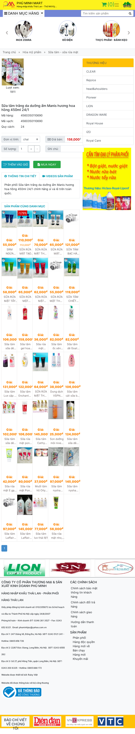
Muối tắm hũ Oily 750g (41, 488)
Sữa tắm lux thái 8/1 (41, 535)
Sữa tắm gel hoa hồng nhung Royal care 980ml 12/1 (25, 346)
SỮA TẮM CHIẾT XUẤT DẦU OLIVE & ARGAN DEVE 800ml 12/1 (72, 299)
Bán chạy (79, 650)
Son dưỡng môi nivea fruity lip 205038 (56, 441)
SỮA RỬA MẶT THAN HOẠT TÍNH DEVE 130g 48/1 (41, 394)
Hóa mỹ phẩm (32, 52)
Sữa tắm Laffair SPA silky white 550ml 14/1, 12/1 (9, 536)
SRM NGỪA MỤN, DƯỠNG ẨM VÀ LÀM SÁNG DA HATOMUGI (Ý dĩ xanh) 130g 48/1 (10, 252)
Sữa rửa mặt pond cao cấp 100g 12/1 (25, 441)
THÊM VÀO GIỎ (18, 164)
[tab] (20, 176)
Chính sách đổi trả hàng (83, 604)
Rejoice (91, 80)
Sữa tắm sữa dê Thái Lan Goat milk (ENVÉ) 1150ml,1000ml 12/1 (72, 441)
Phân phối (79, 637)
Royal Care (93, 140)
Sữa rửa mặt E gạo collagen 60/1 (9, 488)
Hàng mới (79, 654)
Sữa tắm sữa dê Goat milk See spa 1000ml (10, 441)
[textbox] (107, 13)
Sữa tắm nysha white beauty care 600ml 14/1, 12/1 (56, 488)
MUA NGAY (48, 164)
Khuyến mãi (80, 659)
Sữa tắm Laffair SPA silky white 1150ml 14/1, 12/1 (25, 536)
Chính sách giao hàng (81, 614)
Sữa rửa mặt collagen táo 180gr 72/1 (41, 346)
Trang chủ (9, 52)
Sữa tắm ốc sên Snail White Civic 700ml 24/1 (57, 346)
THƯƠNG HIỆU (96, 63)
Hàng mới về (81, 646)
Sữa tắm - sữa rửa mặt (63, 52)
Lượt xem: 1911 (12, 90)
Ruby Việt (33, 674)
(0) (111, 4)
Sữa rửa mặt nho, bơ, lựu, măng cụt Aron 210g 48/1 (56, 536)
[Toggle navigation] (117, 4)
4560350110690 (32, 115)
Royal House (94, 123)
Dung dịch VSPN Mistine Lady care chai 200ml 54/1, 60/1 (56, 394)
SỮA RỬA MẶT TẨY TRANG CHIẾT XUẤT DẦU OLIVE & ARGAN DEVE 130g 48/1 (10, 299)
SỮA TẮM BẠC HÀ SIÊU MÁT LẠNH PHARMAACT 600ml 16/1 (72, 252)
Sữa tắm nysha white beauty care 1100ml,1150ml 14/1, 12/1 (72, 488)
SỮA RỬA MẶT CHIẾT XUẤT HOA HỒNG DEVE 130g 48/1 (41, 299)
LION (89, 106)
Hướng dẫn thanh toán (82, 624)
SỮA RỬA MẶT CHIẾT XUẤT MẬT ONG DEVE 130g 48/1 (25, 299)
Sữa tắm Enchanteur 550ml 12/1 (25, 394)
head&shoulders (96, 89)
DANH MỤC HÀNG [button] (24, 13)
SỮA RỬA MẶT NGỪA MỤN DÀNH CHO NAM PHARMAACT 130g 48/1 (57, 252)
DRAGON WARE (96, 114)
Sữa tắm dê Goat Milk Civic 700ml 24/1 (72, 346)
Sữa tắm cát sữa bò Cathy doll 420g (72, 394)
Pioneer (91, 97)
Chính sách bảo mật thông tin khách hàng (84, 592)
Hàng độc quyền (84, 642)
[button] (3, 71)
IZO (88, 132)
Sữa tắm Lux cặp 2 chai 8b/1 (10, 394)
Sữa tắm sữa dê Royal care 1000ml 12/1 (9, 346)
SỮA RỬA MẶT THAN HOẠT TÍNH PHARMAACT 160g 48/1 (41, 252)
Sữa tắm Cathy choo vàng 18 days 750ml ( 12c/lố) (40, 441)
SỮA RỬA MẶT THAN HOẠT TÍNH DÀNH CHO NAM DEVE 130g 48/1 (57, 299)
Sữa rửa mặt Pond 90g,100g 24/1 (25, 488)
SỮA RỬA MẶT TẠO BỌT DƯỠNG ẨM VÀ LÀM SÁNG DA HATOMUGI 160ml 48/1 (25, 252)
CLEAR (90, 71)
